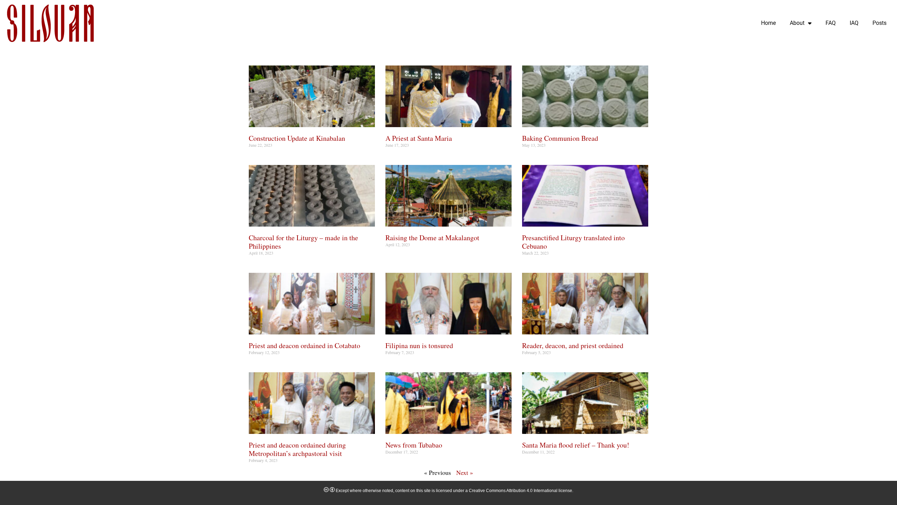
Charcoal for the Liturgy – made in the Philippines (303, 242)
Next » (464, 472)
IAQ (854, 23)
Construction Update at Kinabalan (297, 138)
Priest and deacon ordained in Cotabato (304, 345)
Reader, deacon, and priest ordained (572, 345)
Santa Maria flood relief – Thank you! (575, 445)
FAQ (831, 23)
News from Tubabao (413, 445)
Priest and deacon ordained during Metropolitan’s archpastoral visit (297, 449)
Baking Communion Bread (560, 138)
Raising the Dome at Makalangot (432, 237)
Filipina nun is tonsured (419, 345)
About (797, 23)
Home (768, 23)
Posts (879, 23)
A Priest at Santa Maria (418, 138)
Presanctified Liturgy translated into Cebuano (573, 242)
